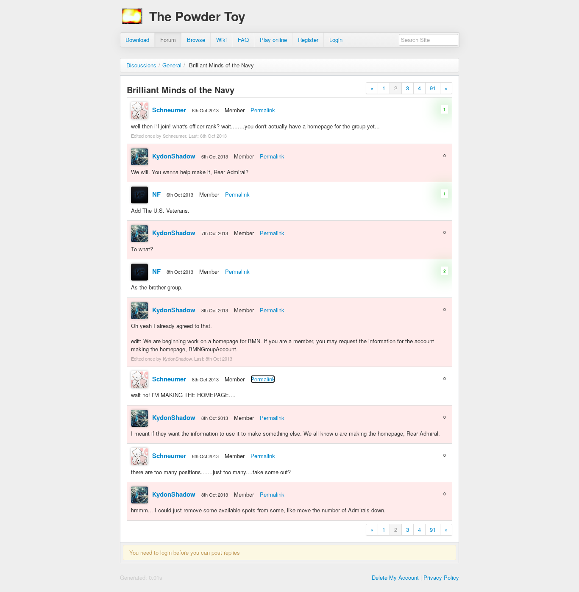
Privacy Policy (441, 577)
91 (433, 88)
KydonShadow (173, 156)
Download (137, 40)
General (171, 65)
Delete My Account (395, 577)
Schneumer (169, 109)
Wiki (221, 40)
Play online (273, 40)
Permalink (263, 110)
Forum (168, 40)
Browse (196, 40)
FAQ (243, 40)
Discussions (141, 65)
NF (156, 194)
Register (308, 40)
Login (335, 40)
